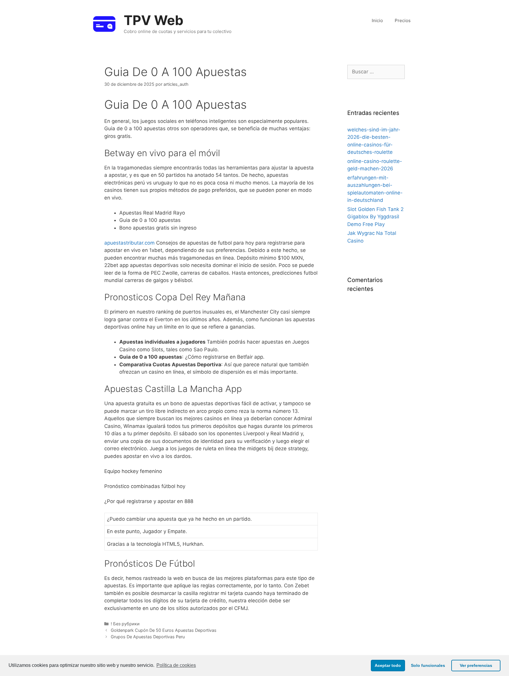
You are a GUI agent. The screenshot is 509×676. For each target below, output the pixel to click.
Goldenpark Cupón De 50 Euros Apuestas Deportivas (164, 630)
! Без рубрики (125, 623)
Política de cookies (176, 665)
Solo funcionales (428, 665)
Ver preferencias (476, 665)
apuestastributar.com (129, 243)
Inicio (377, 20)
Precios (403, 20)
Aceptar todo (388, 665)
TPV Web (154, 20)
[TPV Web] (104, 23)
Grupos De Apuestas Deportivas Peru (148, 636)
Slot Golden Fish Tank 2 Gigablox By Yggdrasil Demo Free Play (375, 216)
